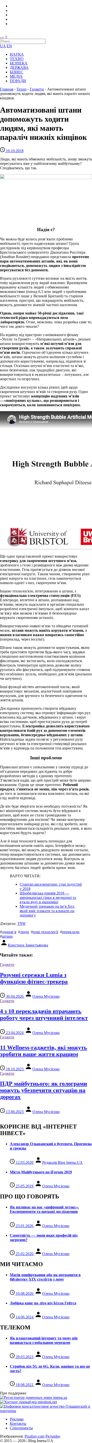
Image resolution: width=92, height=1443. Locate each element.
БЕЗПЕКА (18, 63)
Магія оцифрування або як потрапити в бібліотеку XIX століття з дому (45, 1277)
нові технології (45, 932)
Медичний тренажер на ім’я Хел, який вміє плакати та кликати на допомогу (47, 910)
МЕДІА (16, 76)
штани (7, 936)
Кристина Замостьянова (28, 945)
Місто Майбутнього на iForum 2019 (41, 1172)
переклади (70, 932)
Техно (21, 89)
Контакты (18, 1423)
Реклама (17, 1419)
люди (24, 932)
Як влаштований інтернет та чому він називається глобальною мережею (44, 1340)
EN (9, 46)
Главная (6, 89)
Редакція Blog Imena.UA (62, 1162)
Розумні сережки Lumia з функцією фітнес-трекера (34, 978)
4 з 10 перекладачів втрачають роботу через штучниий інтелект (44, 1014)
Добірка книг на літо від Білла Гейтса (43, 1303)
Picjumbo (52, 1436)
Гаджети (37, 89)
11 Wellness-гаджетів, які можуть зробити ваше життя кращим (43, 1050)
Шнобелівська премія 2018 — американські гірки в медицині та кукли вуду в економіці (48, 897)
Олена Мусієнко (46, 996)
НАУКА (17, 54)
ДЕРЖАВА (19, 68)
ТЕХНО (17, 59)
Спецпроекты (21, 1428)
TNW (21, 923)
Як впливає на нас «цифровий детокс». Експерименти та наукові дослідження (44, 1209)
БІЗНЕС (16, 72)
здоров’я (9, 932)
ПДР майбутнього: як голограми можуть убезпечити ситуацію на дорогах (43, 1090)
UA (3, 46)
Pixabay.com (34, 1436)
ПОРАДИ (18, 81)
